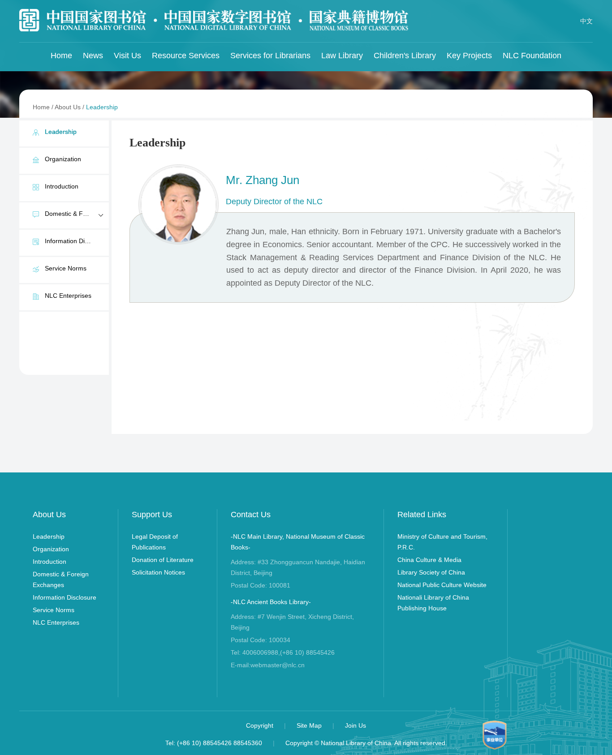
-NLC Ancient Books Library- (271, 601)
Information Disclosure (64, 597)
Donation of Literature (163, 559)
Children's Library (405, 55)
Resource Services (186, 55)
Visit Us (127, 55)
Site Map (310, 725)
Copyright (260, 725)
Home (61, 55)
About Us (68, 107)
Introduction (49, 561)
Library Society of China (431, 572)
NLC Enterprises (56, 622)
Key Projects (469, 55)
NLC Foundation (532, 55)
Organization (51, 549)
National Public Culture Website (442, 584)
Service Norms (53, 609)
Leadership (102, 107)
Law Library (342, 55)
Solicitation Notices (158, 572)
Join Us (355, 725)
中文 (586, 21)
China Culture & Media (429, 559)
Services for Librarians (270, 55)
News (93, 55)
